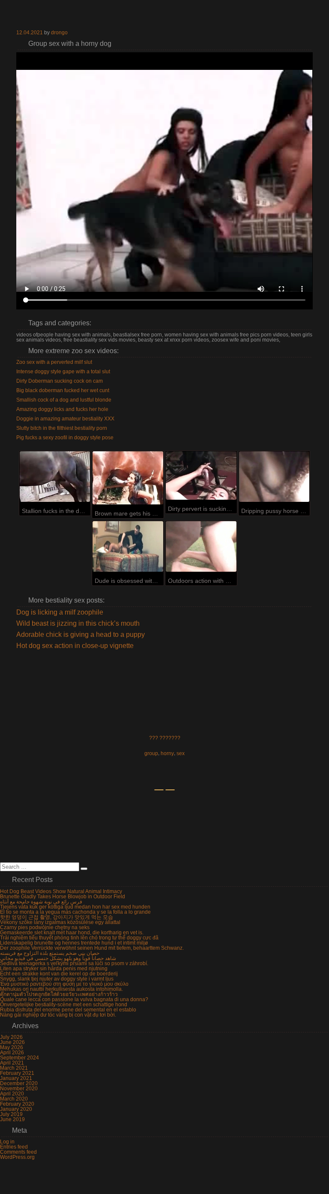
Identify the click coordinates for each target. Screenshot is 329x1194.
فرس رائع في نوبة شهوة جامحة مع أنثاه (41, 902)
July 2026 (11, 1037)
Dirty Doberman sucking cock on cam (59, 381)
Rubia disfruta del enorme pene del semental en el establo (68, 1010)
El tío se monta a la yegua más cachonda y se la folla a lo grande (75, 912)
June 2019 (12, 1119)
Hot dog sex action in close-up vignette (75, 645)
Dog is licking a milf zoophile (59, 612)
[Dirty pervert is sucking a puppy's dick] (201, 475)
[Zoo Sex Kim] (164, 15)
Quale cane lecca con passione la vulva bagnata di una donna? (74, 999)
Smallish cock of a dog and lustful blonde (63, 399)
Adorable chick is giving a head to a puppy (80, 634)
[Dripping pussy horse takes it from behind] (274, 476)
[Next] (170, 789)
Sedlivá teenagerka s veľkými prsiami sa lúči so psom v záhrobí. (74, 963)
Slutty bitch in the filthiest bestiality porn (61, 428)
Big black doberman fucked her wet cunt (62, 390)
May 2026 (11, 1047)
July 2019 (11, 1114)
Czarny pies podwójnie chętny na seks (45, 927)
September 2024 (19, 1058)
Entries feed (14, 1147)
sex (180, 753)
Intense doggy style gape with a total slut (63, 371)
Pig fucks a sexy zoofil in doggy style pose (65, 437)
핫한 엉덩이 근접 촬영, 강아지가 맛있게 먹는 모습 (56, 917)
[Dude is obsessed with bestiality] (128, 546)
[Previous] (159, 789)
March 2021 (14, 1068)
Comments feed (18, 1152)
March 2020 (14, 1099)
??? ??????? (164, 738)
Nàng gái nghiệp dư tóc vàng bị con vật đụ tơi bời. (58, 1015)
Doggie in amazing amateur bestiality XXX (65, 418)
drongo (59, 33)
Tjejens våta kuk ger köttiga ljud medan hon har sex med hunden (75, 907)
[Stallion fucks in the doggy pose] (55, 476)
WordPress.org (17, 1157)
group (151, 753)
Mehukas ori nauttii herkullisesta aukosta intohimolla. (61, 989)
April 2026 (12, 1053)
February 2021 (17, 1073)
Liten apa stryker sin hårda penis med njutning (54, 969)
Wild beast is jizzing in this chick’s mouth (78, 623)
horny (167, 753)
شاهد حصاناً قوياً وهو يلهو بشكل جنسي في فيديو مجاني (58, 958)
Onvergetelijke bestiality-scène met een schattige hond (63, 1005)
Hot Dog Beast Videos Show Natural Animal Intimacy (61, 891)
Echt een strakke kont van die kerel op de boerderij (59, 974)
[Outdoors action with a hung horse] (201, 546)
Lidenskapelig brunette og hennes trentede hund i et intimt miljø (74, 943)
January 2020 (16, 1109)
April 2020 (12, 1094)
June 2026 (12, 1042)
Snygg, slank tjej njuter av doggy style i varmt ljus (57, 979)
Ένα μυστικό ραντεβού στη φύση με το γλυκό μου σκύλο (64, 984)
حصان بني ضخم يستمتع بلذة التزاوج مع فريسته (49, 953)
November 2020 (19, 1089)
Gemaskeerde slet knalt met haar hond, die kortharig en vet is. (72, 933)
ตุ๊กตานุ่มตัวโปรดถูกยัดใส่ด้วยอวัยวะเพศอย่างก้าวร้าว (59, 994)
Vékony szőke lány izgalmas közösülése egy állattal (60, 922)
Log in (7, 1142)
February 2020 (17, 1104)
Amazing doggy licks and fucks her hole (62, 409)
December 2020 (19, 1083)
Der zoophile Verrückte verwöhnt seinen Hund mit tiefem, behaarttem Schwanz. (92, 948)
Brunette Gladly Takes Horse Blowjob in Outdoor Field (62, 897)
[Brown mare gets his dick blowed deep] (128, 477)
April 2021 (12, 1063)
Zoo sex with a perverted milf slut (54, 362)
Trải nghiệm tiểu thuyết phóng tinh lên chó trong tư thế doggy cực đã (79, 938)
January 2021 (16, 1078)
